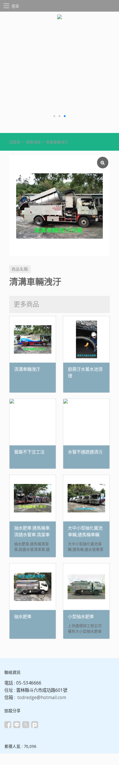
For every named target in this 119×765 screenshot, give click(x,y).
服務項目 (33, 142)
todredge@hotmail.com (41, 697)
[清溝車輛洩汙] (59, 205)
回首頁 (15, 142)
